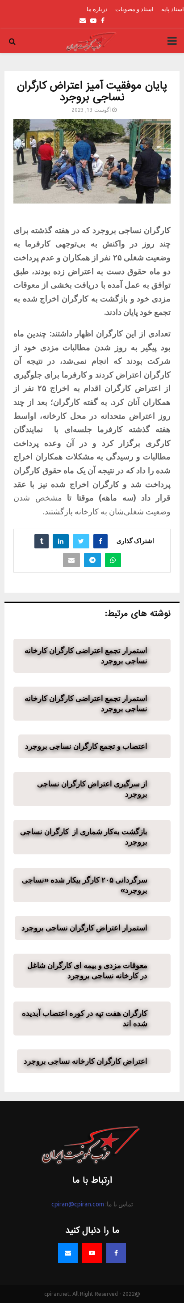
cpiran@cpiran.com (77, 1204)
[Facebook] (116, 1253)
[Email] (68, 1253)
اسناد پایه (172, 9)
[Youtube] (92, 1253)
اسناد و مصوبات (134, 9)
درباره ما (97, 9)
